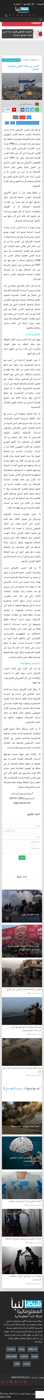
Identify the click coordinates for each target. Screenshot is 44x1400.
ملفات (16, 1364)
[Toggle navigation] (41, 19)
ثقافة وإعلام (11, 1356)
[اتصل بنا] (33, 15)
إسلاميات (11, 1349)
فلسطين (22, 117)
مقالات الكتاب (23, 60)
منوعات (26, 1364)
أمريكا (29, 117)
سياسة (21, 1349)
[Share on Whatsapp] (37, 110)
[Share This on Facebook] (22, 110)
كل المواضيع (29, 4)
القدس (13, 122)
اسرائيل (15, 117)
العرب (7, 122)
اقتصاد (35, 1356)
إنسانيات (24, 1356)
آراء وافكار (34, 60)
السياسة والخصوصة (38, 1388)
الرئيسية (40, 4)
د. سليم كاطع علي (15, 1088)
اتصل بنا (17, 4)
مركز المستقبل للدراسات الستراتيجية (28, 122)
